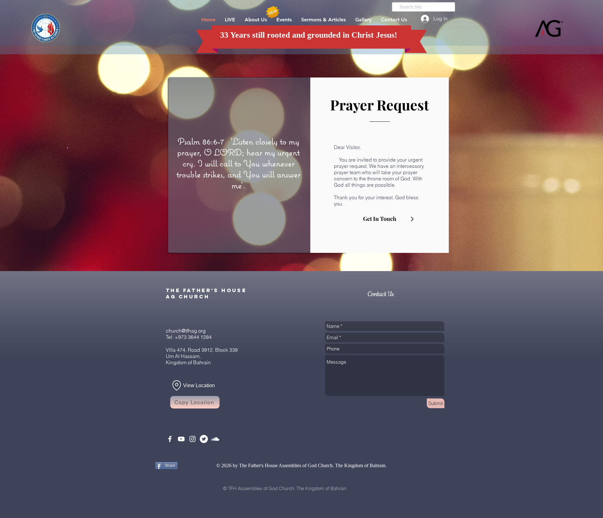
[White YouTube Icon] (181, 439)
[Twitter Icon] (204, 439)
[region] (379, 165)
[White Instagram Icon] (192, 439)
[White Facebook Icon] (170, 439)
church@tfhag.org (186, 331)
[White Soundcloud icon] (215, 439)
